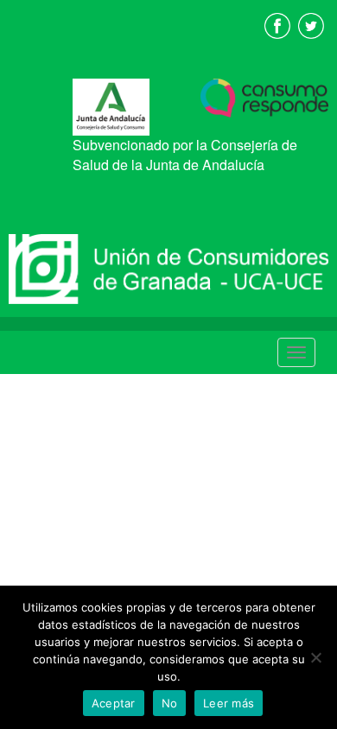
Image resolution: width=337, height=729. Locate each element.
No (170, 703)
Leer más (228, 703)
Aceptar (114, 703)
